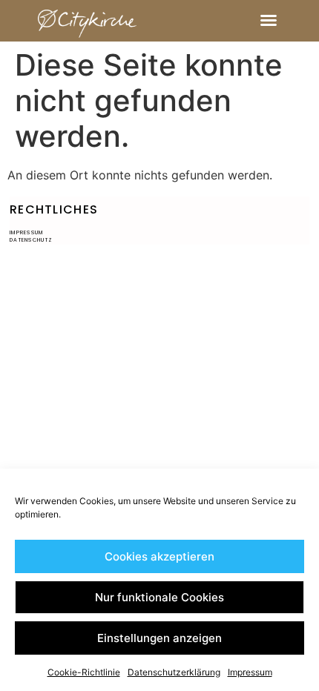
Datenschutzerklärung (174, 672)
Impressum (250, 672)
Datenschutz (31, 240)
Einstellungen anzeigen (159, 638)
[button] (268, 20)
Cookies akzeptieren (159, 556)
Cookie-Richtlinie (83, 672)
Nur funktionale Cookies (159, 597)
